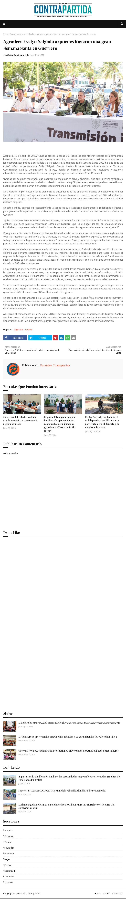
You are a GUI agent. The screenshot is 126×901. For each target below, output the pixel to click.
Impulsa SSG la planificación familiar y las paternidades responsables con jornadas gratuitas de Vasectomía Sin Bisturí (59, 423)
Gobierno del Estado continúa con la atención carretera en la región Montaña (20, 420)
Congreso (9, 836)
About (106, 893)
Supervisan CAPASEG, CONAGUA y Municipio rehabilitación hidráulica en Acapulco (62, 790)
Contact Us (117, 893)
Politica (7, 865)
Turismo (14, 34)
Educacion (9, 847)
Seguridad (9, 870)
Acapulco (8, 830)
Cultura (7, 841)
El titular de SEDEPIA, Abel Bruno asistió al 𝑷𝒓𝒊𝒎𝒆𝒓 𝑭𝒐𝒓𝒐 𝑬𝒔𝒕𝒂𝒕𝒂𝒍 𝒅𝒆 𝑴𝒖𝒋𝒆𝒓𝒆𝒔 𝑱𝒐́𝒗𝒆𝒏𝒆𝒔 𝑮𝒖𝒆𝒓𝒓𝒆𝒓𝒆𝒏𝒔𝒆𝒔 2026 (69, 722)
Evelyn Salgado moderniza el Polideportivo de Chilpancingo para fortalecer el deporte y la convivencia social (102, 422)
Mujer (7, 859)
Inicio (5, 34)
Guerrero (18, 329)
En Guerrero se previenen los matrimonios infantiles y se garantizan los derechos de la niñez (67, 736)
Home (97, 893)
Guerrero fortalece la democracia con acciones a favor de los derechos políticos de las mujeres (68, 750)
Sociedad (9, 876)
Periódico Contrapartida (16, 55)
